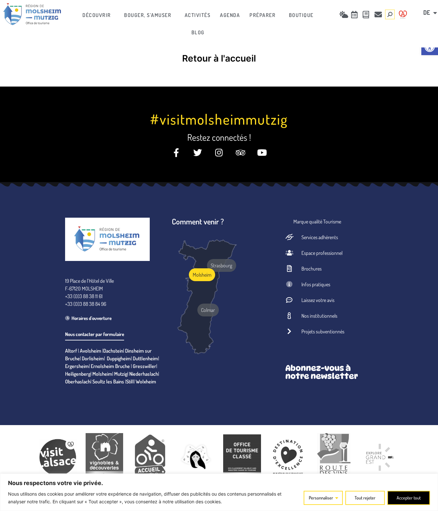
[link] (32, 14)
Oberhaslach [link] (77, 381)
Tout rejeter (365, 497)
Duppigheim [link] (119, 358)
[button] (46, 457)
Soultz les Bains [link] (108, 381)
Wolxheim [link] (146, 381)
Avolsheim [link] (90, 351)
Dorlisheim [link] (93, 358)
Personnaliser (321, 497)
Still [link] (130, 381)
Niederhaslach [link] (143, 374)
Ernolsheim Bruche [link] (110, 366)
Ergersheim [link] (77, 366)
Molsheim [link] (102, 374)
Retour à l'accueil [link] (219, 58)
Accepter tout (409, 497)
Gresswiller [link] (144, 366)
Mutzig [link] (120, 374)
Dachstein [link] (113, 351)
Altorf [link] (71, 351)
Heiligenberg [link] (77, 374)
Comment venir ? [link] (198, 221)
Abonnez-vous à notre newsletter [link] (321, 372)
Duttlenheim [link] (145, 358)
